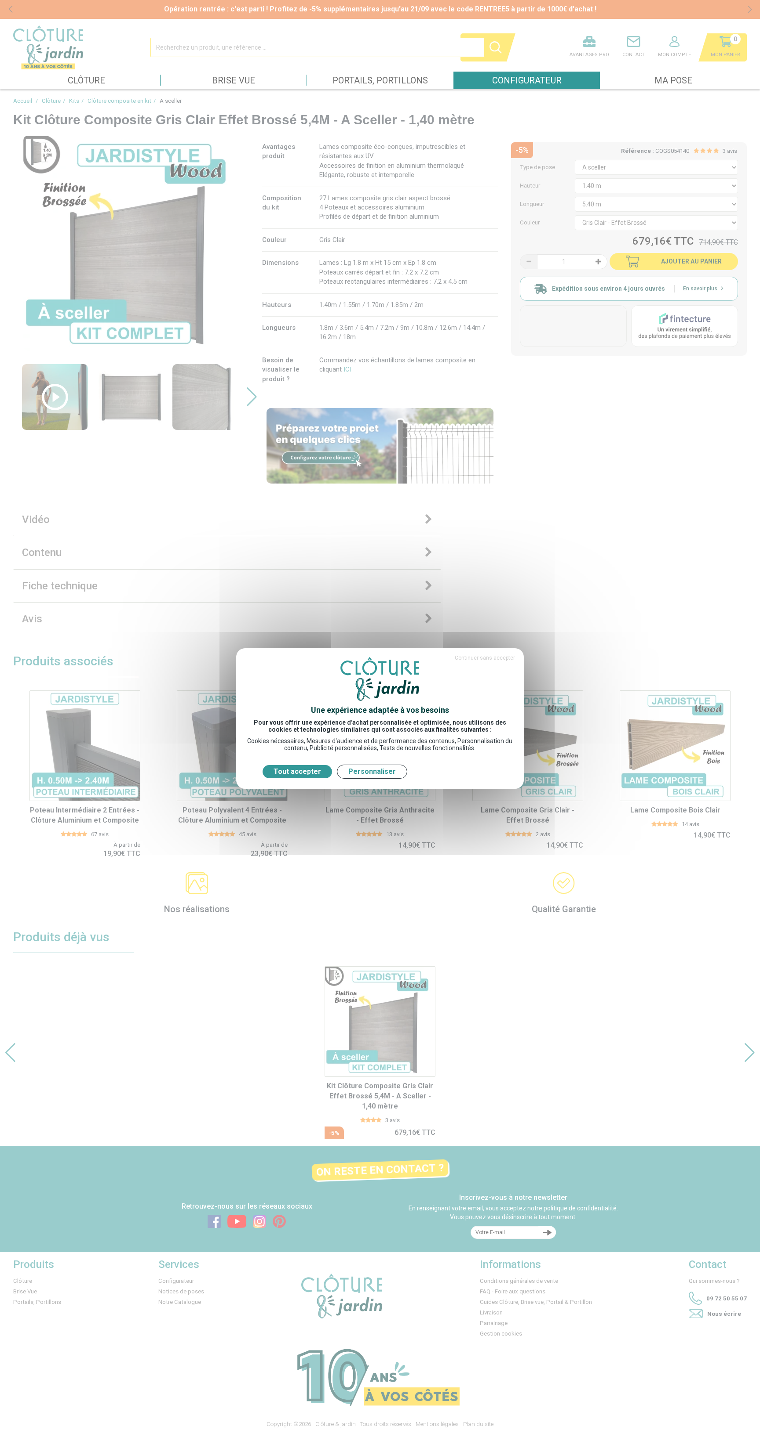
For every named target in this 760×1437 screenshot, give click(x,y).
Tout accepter (297, 771)
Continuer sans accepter (485, 658)
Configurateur (527, 80)
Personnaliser (372, 771)
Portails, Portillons (380, 80)
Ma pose (673, 80)
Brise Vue (233, 80)
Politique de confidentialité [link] (454, 771)
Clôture (86, 80)
